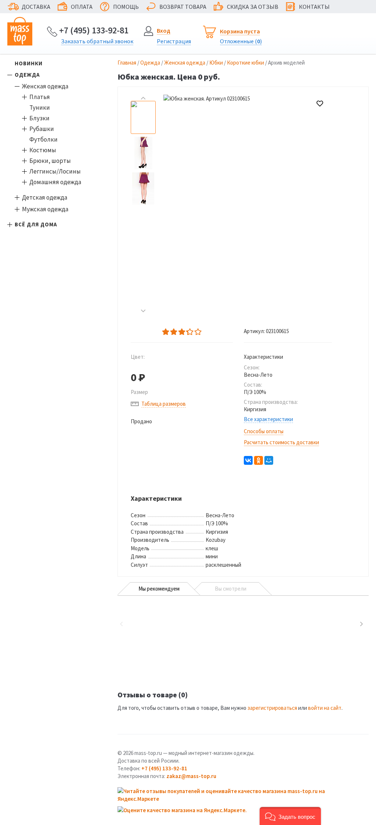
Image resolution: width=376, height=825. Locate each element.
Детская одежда (44, 197)
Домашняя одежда (55, 182)
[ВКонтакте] (248, 460)
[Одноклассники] (258, 460)
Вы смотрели (230, 588)
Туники (39, 107)
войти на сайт (324, 707)
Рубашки (41, 129)
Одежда (27, 74)
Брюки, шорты (50, 161)
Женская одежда (45, 86)
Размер (139, 391)
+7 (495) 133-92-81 (94, 30)
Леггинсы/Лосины (55, 171)
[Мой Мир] (268, 460)
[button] (290, 816)
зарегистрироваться (272, 707)
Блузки (39, 118)
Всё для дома (36, 224)
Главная (127, 62)
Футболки (43, 139)
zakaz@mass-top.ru (191, 776)
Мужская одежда (45, 209)
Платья (39, 97)
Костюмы (42, 150)
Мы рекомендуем (159, 588)
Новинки (29, 63)
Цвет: (138, 356)
